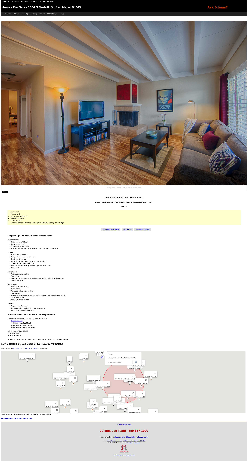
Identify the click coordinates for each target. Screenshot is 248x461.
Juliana (16, 14)
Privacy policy (137, 442)
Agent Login (130, 442)
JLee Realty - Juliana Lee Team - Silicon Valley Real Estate (21, 1)
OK (136, 362)
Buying (25, 14)
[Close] (132, 376)
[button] (65, 407)
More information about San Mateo (16, 419)
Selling (34, 14)
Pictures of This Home (110, 229)
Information (52, 14)
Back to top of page (124, 424)
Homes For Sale (13, 7)
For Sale (7, 14)
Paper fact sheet (16, 321)
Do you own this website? (115, 362)
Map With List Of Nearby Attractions (25, 348)
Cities (42, 14)
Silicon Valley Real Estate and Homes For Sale (124, 455)
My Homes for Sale (142, 229)
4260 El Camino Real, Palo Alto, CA (134, 441)
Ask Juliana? (217, 7)
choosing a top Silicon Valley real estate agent (131, 437)
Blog (62, 14)
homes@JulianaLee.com (114, 441)
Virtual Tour (127, 229)
